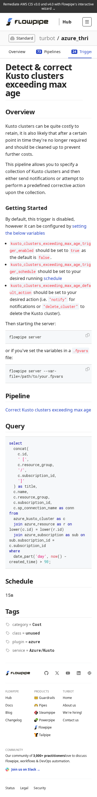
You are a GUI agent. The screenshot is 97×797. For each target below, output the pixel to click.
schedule (53, 278)
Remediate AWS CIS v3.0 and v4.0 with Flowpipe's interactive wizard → (48, 6)
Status (10, 788)
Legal (24, 788)
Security (40, 788)
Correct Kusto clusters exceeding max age (48, 410)
